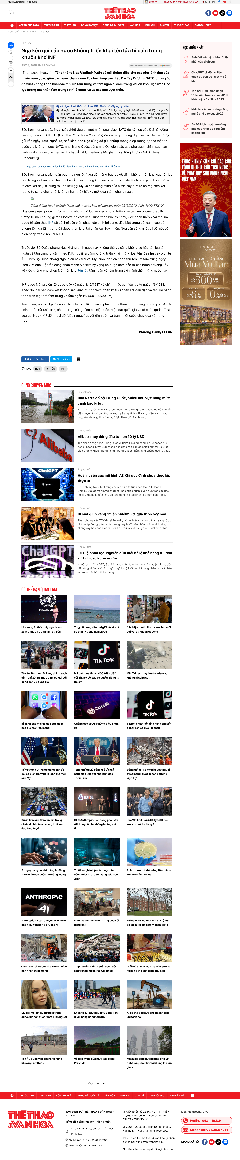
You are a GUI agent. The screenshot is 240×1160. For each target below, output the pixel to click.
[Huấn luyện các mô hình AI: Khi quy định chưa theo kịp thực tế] (47, 484)
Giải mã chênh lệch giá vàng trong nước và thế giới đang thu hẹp (148, 968)
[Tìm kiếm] (11, 13)
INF (50, 223)
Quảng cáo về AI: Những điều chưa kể (96, 725)
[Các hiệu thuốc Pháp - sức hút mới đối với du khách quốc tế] (149, 609)
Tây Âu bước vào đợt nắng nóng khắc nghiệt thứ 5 (41, 1061)
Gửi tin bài (210, 2)
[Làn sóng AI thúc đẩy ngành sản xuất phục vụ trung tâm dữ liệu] (44, 609)
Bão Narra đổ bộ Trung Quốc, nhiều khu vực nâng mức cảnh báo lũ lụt (124, 400)
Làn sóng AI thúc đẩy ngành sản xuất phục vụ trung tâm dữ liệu (41, 629)
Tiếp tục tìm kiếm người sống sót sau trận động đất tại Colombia (95, 968)
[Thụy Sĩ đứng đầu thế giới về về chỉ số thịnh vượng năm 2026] (97, 609)
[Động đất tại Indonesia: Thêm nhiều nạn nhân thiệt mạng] (44, 948)
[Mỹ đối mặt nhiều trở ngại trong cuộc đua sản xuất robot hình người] (44, 994)
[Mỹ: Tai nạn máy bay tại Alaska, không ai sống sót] (149, 655)
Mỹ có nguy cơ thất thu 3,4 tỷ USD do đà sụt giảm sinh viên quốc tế (148, 922)
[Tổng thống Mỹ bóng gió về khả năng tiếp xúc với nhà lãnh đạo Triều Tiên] (97, 751)
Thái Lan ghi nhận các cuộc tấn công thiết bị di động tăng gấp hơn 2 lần (96, 874)
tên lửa (82, 270)
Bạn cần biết (203, 25)
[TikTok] (231, 2)
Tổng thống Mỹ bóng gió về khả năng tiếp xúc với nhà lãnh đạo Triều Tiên (94, 774)
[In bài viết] (11, 62)
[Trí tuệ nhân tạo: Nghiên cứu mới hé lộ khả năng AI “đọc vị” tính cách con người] (47, 561)
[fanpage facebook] (208, 13)
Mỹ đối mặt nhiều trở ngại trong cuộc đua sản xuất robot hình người (44, 1015)
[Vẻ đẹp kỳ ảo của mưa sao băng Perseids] (97, 1040)
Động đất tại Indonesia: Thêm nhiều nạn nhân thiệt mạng (44, 968)
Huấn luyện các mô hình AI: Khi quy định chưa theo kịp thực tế (124, 478)
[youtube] (215, 13)
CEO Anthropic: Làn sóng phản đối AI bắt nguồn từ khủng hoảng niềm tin (96, 824)
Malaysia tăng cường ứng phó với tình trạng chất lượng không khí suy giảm (149, 1063)
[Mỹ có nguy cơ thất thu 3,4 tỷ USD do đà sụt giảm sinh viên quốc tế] (149, 902)
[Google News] (151, 66)
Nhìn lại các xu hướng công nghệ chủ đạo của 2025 (209, 111)
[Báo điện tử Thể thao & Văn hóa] (120, 13)
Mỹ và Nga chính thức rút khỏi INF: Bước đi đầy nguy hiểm (92, 106)
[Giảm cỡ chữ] (11, 84)
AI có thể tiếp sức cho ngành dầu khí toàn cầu (148, 1015)
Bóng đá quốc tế (113, 25)
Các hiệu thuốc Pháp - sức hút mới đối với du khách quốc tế (149, 629)
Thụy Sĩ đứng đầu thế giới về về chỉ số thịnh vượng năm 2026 (96, 629)
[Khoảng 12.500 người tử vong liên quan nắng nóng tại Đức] (97, 994)
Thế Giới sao (182, 25)
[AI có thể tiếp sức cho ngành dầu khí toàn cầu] (149, 994)
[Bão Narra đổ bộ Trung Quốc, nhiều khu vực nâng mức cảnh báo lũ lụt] (47, 406)
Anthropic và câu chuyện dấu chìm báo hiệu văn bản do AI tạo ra (43, 922)
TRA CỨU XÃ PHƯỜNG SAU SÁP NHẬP (181, 2)
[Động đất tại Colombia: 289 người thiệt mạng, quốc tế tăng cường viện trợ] (149, 751)
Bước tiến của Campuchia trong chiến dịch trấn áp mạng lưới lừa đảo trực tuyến (42, 824)
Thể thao (70, 25)
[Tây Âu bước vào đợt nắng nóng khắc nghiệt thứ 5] (44, 1040)
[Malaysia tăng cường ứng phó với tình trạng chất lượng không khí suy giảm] (149, 1040)
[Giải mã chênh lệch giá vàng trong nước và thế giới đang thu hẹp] (149, 948)
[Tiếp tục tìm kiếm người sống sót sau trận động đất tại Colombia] (97, 948)
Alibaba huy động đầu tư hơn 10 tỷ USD (111, 437)
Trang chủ (13, 32)
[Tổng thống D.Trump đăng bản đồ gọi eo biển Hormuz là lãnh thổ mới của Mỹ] (44, 751)
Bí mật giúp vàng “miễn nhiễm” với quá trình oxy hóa (122, 514)
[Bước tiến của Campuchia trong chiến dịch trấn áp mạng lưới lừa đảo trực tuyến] (44, 801)
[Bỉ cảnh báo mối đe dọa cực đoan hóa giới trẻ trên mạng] (44, 705)
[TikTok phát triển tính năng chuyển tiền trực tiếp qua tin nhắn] (149, 705)
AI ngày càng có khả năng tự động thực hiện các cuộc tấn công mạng (43, 872)
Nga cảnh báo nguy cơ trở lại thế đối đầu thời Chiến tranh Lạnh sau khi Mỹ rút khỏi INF (73, 166)
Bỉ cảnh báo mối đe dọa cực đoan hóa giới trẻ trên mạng (42, 725)
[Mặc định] (11, 77)
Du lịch (150, 25)
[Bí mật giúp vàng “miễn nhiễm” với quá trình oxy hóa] (47, 523)
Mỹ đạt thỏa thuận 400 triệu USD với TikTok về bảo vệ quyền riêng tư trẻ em (96, 677)
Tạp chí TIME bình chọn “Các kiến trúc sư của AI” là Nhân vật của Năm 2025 (209, 95)
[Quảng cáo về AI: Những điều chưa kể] (97, 705)
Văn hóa (135, 25)
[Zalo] (229, 13)
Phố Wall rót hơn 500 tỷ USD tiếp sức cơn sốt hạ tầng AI (147, 822)
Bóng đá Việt (89, 25)
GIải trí (164, 25)
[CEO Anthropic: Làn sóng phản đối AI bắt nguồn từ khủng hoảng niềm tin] (97, 801)
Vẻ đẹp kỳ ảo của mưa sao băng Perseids (94, 1061)
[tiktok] (222, 13)
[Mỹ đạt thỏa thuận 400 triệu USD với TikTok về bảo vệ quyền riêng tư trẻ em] (97, 655)
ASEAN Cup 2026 (29, 25)
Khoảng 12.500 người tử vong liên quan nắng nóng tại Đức (96, 1015)
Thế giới (44, 32)
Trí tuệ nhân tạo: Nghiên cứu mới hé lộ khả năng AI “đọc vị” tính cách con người (125, 555)
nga (37, 368)
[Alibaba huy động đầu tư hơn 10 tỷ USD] (47, 445)
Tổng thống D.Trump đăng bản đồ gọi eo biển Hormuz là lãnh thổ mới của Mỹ (43, 774)
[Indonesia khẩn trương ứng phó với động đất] (97, 902)
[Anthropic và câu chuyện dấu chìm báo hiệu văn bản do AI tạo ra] (44, 902)
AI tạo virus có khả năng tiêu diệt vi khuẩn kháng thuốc (149, 872)
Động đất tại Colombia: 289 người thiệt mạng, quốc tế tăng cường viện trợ (148, 774)
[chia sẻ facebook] (11, 53)
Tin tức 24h (51, 25)
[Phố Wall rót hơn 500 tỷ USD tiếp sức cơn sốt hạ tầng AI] (149, 801)
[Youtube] (224, 2)
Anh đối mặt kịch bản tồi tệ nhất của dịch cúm (209, 59)
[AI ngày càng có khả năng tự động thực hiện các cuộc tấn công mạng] (44, 852)
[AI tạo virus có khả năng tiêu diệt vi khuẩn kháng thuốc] (149, 852)
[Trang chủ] (12, 25)
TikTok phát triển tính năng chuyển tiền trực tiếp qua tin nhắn (149, 725)
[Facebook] (219, 2)
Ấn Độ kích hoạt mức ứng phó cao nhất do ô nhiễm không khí (208, 129)
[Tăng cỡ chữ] (11, 70)
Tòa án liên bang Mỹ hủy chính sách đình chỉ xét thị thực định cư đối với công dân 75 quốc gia (44, 677)
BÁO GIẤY (153, 2)
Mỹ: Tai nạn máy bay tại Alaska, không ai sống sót (147, 675)
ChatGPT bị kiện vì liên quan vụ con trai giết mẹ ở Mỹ (209, 77)
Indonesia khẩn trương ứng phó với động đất (96, 922)
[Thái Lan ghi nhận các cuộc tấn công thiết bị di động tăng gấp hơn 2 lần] (97, 852)
